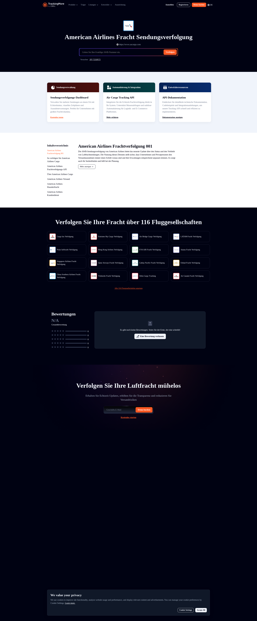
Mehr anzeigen (85, 167)
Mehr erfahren (112, 117)
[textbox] (129, 52)
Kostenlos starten (128, 417)
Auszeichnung (120, 5)
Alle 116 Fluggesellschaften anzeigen (129, 288)
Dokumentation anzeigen (172, 117)
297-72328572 (95, 60)
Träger (83, 5)
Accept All (201, 610)
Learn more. (70, 603)
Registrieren (183, 5)
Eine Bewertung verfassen (152, 336)
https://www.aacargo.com (130, 44)
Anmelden (169, 5)
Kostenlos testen (56, 117)
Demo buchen (199, 5)
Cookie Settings (185, 610)
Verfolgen (170, 52)
